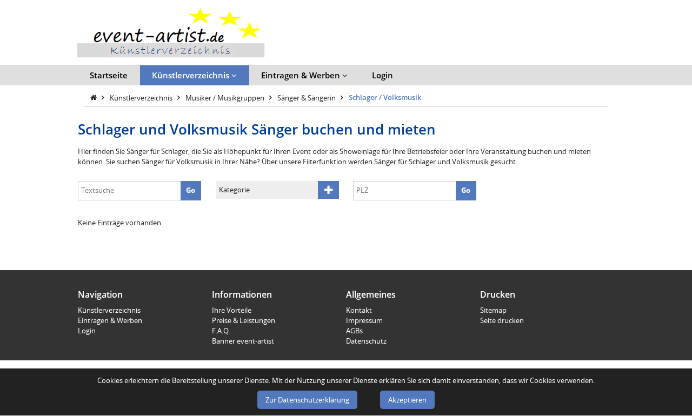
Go (190, 190)
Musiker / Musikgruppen (225, 97)
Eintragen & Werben (301, 75)
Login (382, 75)
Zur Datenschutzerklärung (307, 400)
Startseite (109, 75)
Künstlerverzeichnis (191, 75)
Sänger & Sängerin (307, 97)
